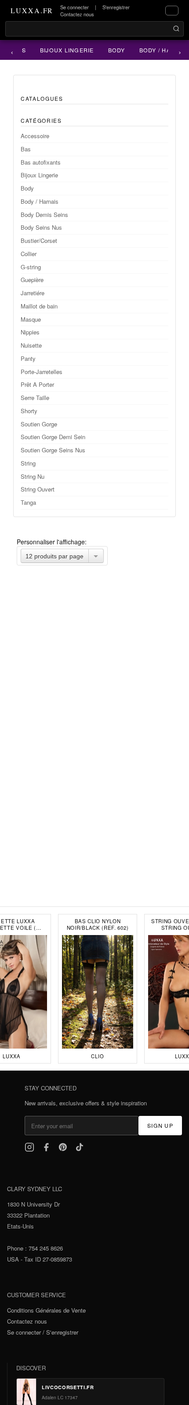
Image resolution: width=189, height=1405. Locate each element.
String (28, 463)
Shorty (29, 411)
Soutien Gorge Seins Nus (53, 450)
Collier (28, 253)
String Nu (32, 476)
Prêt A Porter (37, 384)
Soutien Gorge (39, 424)
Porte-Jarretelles (41, 371)
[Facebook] (46, 1147)
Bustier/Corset (39, 240)
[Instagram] (29, 1147)
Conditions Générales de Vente (46, 1310)
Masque (31, 319)
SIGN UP (160, 1126)
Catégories (41, 120)
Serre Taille (35, 397)
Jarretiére (32, 293)
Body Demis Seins (44, 214)
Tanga (28, 502)
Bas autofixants (41, 162)
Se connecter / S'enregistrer (42, 1332)
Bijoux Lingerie (64, 50)
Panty (28, 358)
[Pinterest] (63, 1147)
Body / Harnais (39, 201)
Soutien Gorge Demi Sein (53, 437)
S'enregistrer (116, 7)
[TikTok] (79, 1147)
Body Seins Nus (41, 227)
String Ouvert (38, 489)
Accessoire (35, 136)
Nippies (30, 332)
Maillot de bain (39, 306)
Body (113, 50)
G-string (31, 267)
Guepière (32, 279)
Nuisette (31, 345)
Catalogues (42, 98)
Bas (26, 149)
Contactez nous (77, 14)
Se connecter (74, 7)
